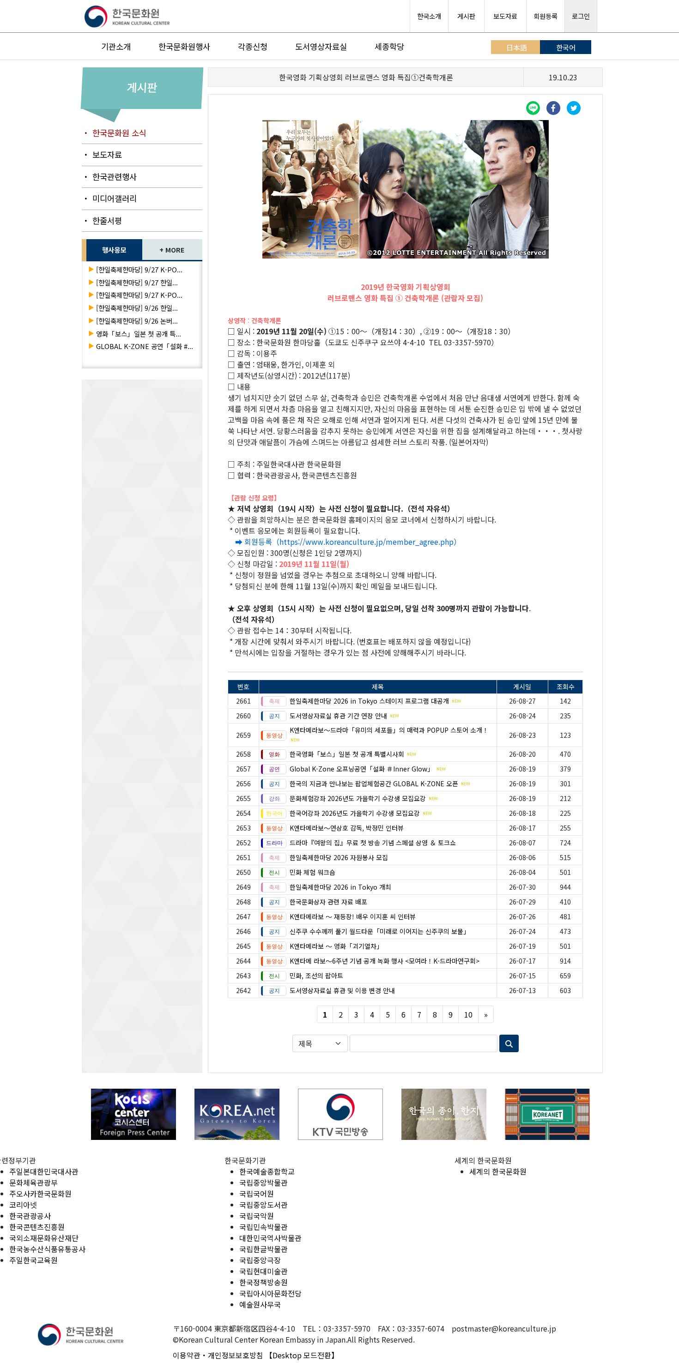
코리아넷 (23, 1204)
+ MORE (172, 249)
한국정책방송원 (263, 1282)
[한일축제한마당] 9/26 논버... (137, 320)
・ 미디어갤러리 (109, 198)
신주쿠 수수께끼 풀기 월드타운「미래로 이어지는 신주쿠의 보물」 (380, 931)
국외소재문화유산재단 (44, 1237)
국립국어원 (256, 1193)
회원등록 (546, 16)
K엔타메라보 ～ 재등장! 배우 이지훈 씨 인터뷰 (353, 916)
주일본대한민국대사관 (44, 1171)
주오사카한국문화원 (40, 1193)
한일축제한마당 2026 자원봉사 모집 (339, 857)
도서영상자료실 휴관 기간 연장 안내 (338, 715)
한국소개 (429, 16)
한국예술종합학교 (267, 1171)
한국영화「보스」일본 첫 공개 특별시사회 (347, 754)
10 (468, 1014)
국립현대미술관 (263, 1271)
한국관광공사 (30, 1215)
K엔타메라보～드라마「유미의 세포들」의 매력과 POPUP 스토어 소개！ (389, 730)
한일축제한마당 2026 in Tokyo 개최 (340, 887)
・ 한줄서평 (102, 220)
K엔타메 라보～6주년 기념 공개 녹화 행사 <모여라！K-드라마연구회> (384, 960)
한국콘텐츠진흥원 (37, 1226)
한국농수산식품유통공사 (47, 1248)
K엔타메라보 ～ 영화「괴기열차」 (336, 946)
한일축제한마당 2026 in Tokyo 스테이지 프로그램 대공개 (369, 700)
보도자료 (505, 16)
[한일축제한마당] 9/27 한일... (137, 282)
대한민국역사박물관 (270, 1237)
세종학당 (389, 46)
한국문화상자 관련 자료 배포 (328, 901)
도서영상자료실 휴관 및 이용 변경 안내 (342, 990)
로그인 (581, 16)
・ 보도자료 (102, 154)
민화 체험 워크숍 (312, 872)
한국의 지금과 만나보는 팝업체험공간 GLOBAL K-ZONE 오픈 (374, 783)
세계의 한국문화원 (498, 1171)
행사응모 (114, 249)
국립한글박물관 (263, 1248)
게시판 (466, 16)
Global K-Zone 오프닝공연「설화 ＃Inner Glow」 (362, 768)
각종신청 (252, 46)
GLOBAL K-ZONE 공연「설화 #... (144, 346)
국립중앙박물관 (263, 1182)
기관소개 (116, 46)
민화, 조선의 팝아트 (316, 975)
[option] (133, 1114)
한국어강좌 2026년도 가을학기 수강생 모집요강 (355, 813)
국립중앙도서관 (263, 1204)
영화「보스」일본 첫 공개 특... (138, 333)
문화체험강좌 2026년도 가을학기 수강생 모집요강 (358, 798)
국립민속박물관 (263, 1226)
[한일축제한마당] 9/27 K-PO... (139, 269)
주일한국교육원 (33, 1260)
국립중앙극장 (260, 1260)
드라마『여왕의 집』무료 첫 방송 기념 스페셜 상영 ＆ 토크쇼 (373, 842)
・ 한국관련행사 (109, 176)
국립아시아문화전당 (270, 1293)
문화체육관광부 (33, 1182)
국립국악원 (256, 1215)
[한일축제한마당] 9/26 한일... (137, 308)
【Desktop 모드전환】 (302, 1355)
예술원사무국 (260, 1304)
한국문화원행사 (184, 46)
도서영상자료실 (321, 46)
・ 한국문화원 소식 (114, 133)
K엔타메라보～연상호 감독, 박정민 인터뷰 (347, 827)
